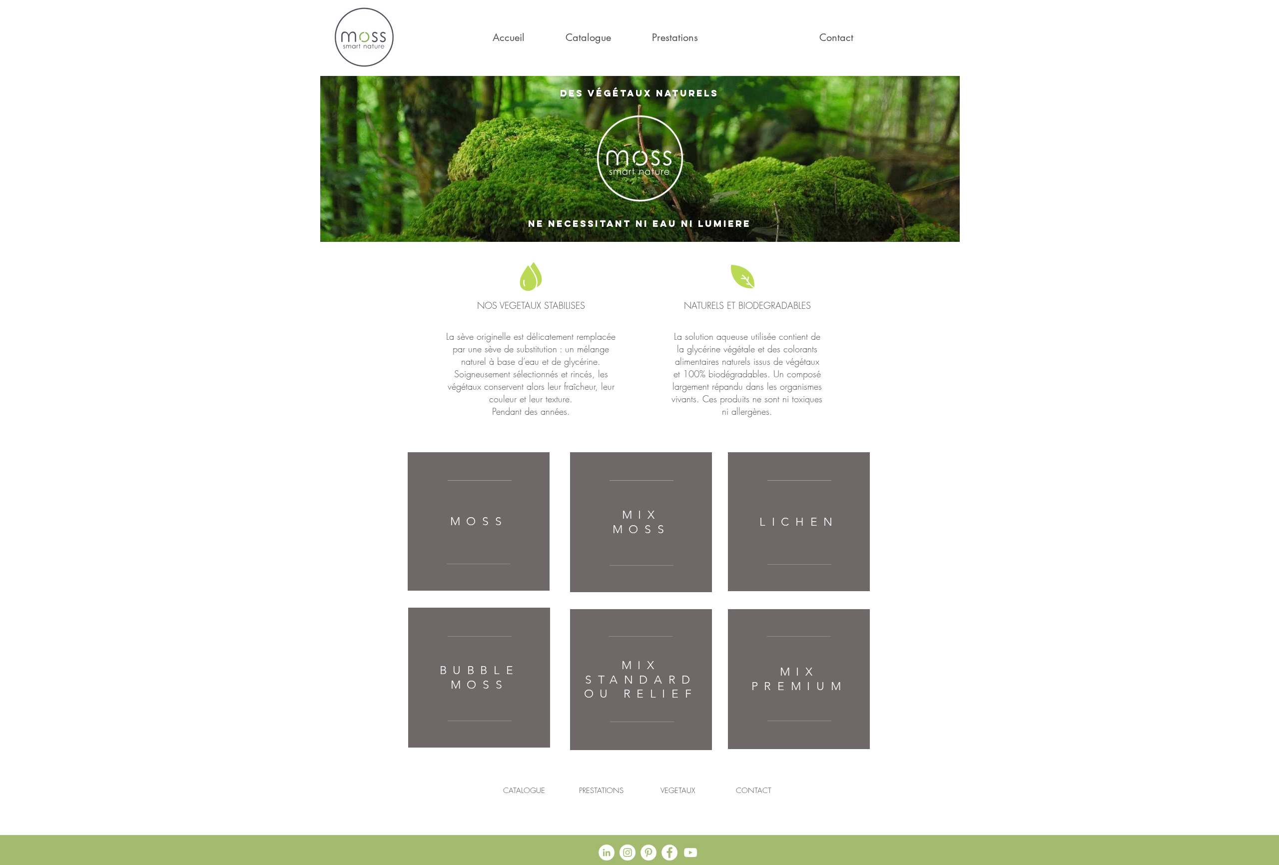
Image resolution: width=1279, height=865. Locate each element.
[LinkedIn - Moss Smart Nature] (607, 853)
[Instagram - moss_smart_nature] (628, 853)
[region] (479, 521)
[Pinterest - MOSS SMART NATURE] (648, 853)
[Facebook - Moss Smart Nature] (669, 853)
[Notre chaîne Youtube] (690, 853)
